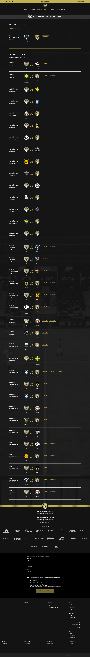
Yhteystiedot (61, 10)
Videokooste (53, 75)
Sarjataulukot (72, 635)
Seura (45, 10)
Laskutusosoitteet (50, 643)
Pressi (51, 89)
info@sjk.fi (45, 515)
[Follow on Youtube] (9, 1)
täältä (24, 57)
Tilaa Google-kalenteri (14, 28)
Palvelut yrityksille (27, 641)
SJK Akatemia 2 (73, 619)
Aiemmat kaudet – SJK (76, 622)
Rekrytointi (49, 645)
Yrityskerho (28, 646)
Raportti (45, 63)
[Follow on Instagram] (7, 1)
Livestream (45, 36)
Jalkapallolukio (5, 646)
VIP (71, 609)
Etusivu (3, 602)
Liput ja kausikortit (73, 604)
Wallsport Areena (5, 645)
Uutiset (25, 10)
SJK (48, 604)
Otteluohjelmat (72, 613)
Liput (71, 605)
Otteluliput (45, 1)
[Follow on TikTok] (12, 1)
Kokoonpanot (72, 631)
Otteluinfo (71, 611)
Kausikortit (72, 607)
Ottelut (39, 10)
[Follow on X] (4, 1)
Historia (3, 641)
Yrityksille (52, 10)
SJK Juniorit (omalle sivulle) (52, 607)
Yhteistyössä (27, 643)
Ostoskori (71, 643)
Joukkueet (32, 10)
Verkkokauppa (81, 1)
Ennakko (45, 371)
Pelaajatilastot (72, 637)
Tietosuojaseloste (50, 646)
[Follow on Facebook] (1, 1)
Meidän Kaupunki (29, 645)
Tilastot (70, 633)
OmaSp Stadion (5, 643)
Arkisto (25, 604)
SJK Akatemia (50, 605)
